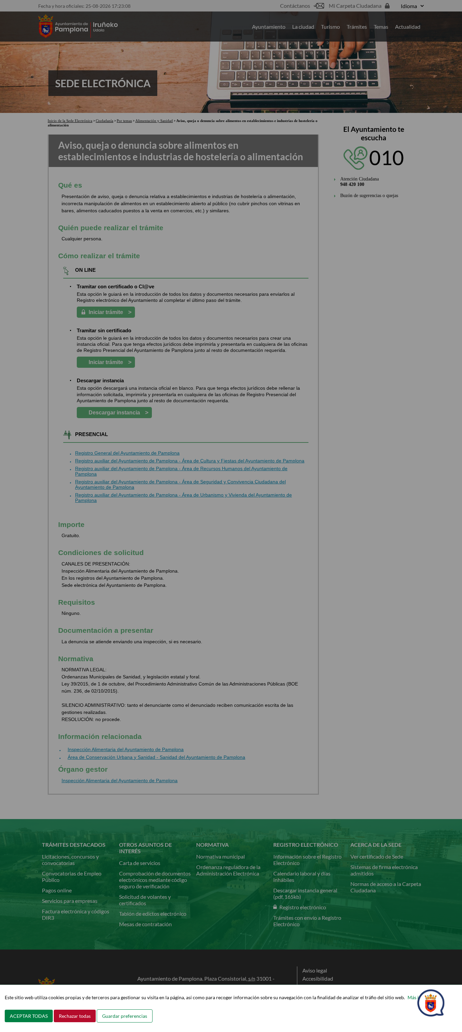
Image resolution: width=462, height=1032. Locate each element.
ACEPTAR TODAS (29, 1016)
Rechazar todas (75, 1016)
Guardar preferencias (124, 1016)
